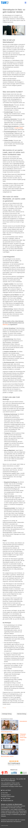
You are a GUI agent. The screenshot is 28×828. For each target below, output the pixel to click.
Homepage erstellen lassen (15, 786)
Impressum (18, 821)
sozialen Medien (19, 128)
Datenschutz (9, 821)
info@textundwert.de (7, 800)
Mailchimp (5, 324)
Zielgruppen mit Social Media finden (23, 735)
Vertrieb (5, 707)
